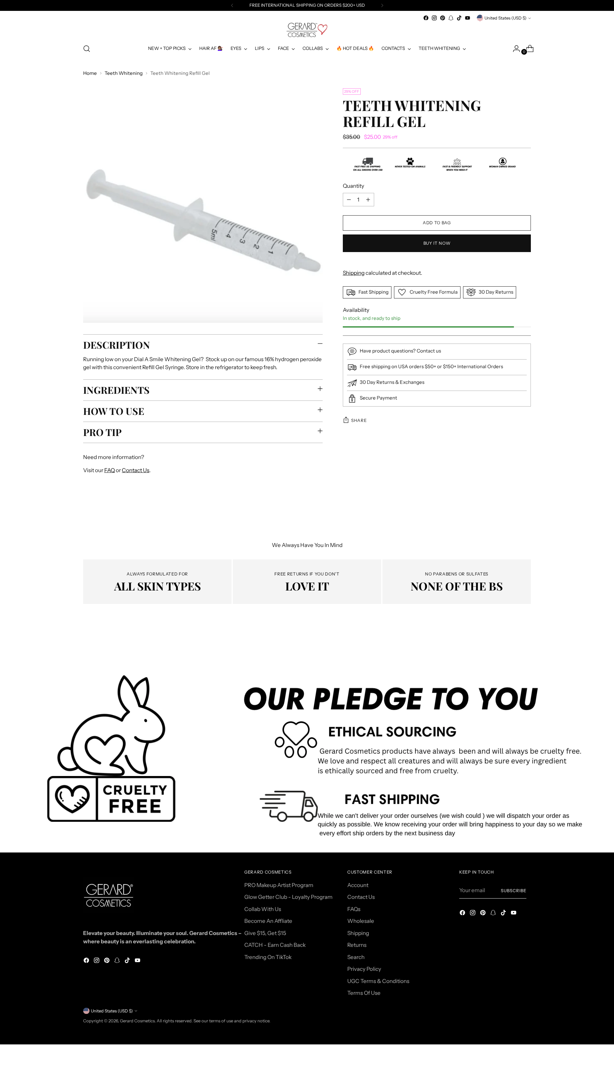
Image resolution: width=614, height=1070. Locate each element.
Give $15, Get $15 (265, 933)
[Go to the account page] (514, 48)
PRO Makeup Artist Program (278, 885)
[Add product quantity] (368, 199)
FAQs (353, 909)
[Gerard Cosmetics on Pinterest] (442, 18)
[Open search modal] (86, 48)
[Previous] (232, 5)
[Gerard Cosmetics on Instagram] (434, 18)
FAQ (109, 470)
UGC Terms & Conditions (378, 981)
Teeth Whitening (124, 73)
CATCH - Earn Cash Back (275, 945)
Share (358, 420)
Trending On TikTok (268, 957)
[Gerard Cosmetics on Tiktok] (459, 18)
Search (356, 957)
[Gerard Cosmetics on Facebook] (426, 18)
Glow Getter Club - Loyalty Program (288, 897)
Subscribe (513, 890)
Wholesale (360, 921)
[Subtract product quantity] (349, 199)
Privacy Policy (364, 969)
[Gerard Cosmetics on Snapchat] (451, 18)
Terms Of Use (364, 993)
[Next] (382, 5)
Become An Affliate (268, 921)
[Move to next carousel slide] (525, 646)
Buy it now (437, 243)
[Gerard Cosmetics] (307, 30)
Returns (356, 945)
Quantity (353, 186)
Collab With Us (262, 909)
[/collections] (307, 760)
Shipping (354, 273)
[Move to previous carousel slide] (510, 646)
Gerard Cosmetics (137, 1020)
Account (357, 885)
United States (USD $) (505, 17)
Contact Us (135, 470)
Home (90, 73)
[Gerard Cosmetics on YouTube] (467, 18)
